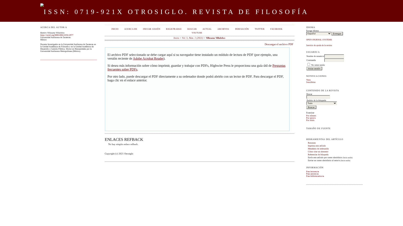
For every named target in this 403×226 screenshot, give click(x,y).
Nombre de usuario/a (315, 56)
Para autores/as (312, 174)
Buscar (192, 29)
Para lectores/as (312, 171)
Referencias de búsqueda (318, 154)
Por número (311, 115)
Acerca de (130, 29)
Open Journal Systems (319, 40)
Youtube (197, 33)
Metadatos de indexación (318, 149)
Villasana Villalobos (215, 38)
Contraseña (311, 60)
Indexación (242, 29)
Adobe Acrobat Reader (148, 58)
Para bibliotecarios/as (315, 176)
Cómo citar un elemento (318, 151)
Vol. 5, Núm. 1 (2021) (192, 38)
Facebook (276, 29)
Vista (308, 80)
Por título (310, 120)
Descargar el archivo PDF (279, 44)
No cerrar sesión (318, 65)
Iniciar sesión (151, 29)
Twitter (260, 29)
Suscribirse (310, 82)
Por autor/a (310, 118)
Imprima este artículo (317, 146)
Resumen (312, 143)
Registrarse (174, 29)
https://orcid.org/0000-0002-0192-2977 (56, 35)
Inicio (114, 29)
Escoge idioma (312, 31)
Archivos (223, 29)
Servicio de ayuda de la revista (319, 45)
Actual (207, 29)
